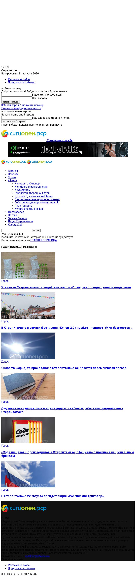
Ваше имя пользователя (47, 94)
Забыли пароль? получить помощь (22, 105)
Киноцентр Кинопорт (28, 183)
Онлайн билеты (17, 218)
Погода (12, 215)
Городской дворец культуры (32, 193)
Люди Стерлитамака (20, 221)
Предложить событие (21, 82)
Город (5, 281)
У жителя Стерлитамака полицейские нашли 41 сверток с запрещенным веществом (66, 287)
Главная (13, 171)
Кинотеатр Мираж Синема (31, 186)
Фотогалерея (16, 212)
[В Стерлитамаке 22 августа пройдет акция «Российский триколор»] (28, 486)
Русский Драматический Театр (34, 196)
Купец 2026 (15, 224)
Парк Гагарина (23, 205)
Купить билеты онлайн (29, 208)
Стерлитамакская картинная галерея (37, 199)
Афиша (12, 180)
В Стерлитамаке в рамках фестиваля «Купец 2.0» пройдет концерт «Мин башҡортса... (66, 328)
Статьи (12, 177)
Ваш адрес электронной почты (51, 117)
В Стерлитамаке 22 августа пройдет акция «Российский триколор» (52, 496)
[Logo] (14, 165)
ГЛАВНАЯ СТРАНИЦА (43, 240)
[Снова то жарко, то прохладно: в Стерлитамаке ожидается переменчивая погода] (28, 358)
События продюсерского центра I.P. (37, 202)
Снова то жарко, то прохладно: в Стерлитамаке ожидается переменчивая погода (63, 368)
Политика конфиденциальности (21, 108)
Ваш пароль (39, 98)
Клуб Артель (22, 189)
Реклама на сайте (19, 79)
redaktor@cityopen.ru (37, 556)
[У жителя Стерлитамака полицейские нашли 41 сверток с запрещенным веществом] (28, 277)
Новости (13, 174)
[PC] (68, 156)
